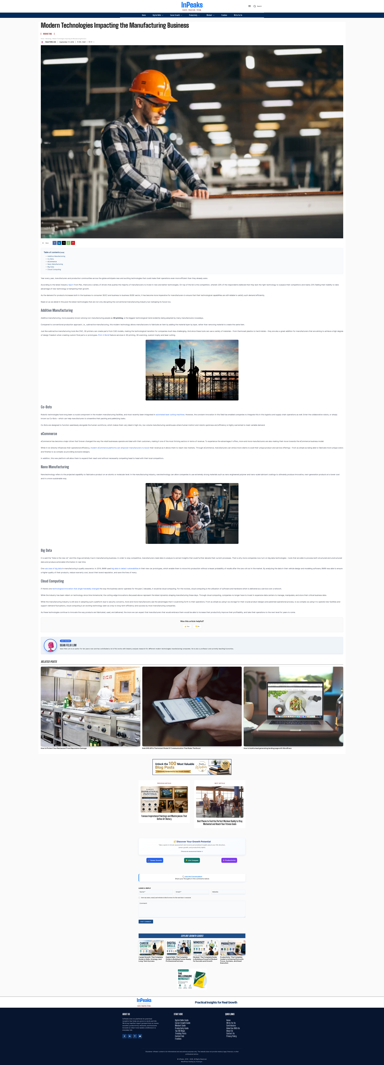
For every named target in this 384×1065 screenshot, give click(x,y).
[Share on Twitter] (382, 532)
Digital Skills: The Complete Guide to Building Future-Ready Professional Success (178, 959)
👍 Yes (186, 626)
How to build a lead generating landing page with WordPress (268, 748)
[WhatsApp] (68, 243)
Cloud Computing (54, 269)
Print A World (103, 335)
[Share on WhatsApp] (382, 537)
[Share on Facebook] (382, 523)
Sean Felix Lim (50, 42)
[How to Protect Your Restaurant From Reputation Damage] (90, 706)
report (71, 285)
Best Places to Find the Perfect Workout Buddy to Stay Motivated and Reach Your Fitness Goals (219, 822)
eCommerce (52, 262)
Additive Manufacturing (56, 256)
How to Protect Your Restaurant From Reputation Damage (64, 748)
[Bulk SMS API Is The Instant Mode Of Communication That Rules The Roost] (192, 706)
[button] (257, 6)
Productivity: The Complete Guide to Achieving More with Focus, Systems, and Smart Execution (232, 960)
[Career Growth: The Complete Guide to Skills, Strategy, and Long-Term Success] (151, 947)
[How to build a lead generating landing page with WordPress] (293, 706)
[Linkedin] (59, 243)
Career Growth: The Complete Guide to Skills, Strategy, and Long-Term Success (151, 959)
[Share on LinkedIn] (382, 528)
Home (42, 39)
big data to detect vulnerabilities (125, 568)
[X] (64, 243)
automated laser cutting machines (170, 415)
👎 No (197, 626)
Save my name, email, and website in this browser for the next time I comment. (166, 897)
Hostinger (199, 1061)
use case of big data (53, 568)
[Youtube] (140, 1036)
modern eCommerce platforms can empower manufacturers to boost (119, 448)
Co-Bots (51, 259)
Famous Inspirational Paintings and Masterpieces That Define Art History (164, 817)
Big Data (51, 267)
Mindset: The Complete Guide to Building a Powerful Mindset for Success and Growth (205, 959)
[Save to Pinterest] (382, 541)
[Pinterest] (73, 243)
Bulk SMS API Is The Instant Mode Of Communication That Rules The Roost (171, 748)
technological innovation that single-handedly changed (75, 589)
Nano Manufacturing (55, 264)
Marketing (47, 34)
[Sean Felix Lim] (42, 42)
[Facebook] (55, 243)
